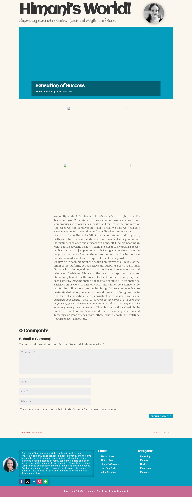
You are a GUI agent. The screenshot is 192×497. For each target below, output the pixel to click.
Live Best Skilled (109, 468)
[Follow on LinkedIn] (33, 481)
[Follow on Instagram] (39, 481)
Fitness (144, 460)
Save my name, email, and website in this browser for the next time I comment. (71, 409)
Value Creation (108, 472)
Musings (144, 472)
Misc (71, 92)
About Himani (108, 456)
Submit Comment (161, 416)
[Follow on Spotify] (45, 481)
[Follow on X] (27, 481)
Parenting (145, 456)
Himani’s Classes (109, 464)
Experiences (146, 468)
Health (143, 464)
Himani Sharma (46, 92)
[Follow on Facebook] (21, 481)
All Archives (107, 460)
